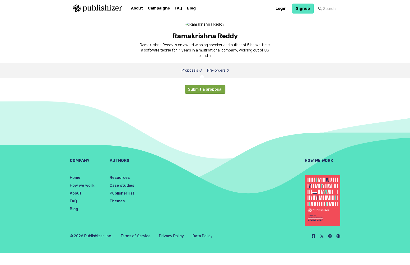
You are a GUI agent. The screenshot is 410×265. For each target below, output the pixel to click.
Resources (120, 177)
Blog (191, 8)
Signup (303, 8)
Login (281, 8)
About (137, 8)
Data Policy (202, 236)
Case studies (122, 185)
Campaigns (159, 8)
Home (75, 177)
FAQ (178, 8)
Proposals (191, 70)
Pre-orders (218, 70)
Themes (117, 201)
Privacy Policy (171, 236)
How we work (82, 185)
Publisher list (122, 193)
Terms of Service (135, 236)
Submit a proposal (205, 89)
